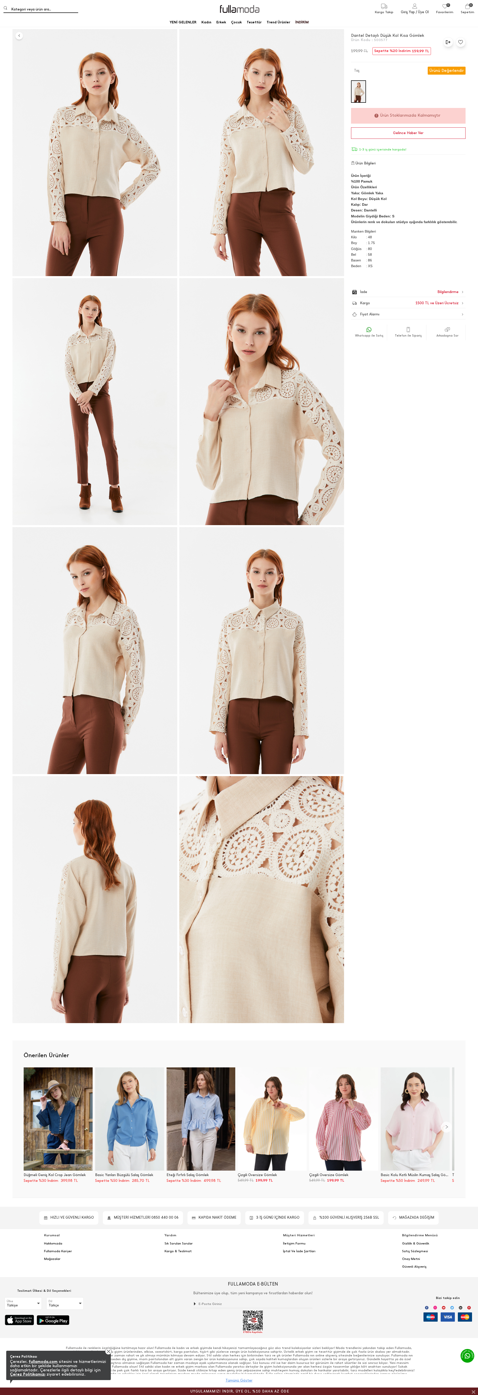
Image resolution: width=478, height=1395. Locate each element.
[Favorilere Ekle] (459, 42)
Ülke (10, 1301)
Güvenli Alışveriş (414, 1266)
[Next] (446, 1127)
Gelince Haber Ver (408, 133)
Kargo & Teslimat (178, 1251)
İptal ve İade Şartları (299, 1251)
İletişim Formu (294, 1243)
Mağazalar (52, 1259)
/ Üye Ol (422, 12)
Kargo (409, 303)
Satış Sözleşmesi (415, 1251)
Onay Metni (411, 1259)
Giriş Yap (408, 12)
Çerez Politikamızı (27, 1374)
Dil (50, 1301)
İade (398, 292)
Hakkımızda (53, 1243)
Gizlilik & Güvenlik (415, 1243)
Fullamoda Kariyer (58, 1251)
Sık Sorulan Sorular (179, 1243)
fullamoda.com (43, 1361)
